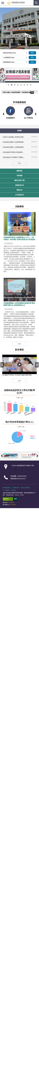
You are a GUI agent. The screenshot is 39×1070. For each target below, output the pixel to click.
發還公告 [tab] (19, 190)
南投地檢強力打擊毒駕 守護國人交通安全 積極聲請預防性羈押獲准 (14, 157)
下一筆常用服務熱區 (35, 114)
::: (0, 6)
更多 (19, 44)
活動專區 (19, 206)
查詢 (36, 2)
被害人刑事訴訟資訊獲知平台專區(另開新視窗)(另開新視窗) (30, 85)
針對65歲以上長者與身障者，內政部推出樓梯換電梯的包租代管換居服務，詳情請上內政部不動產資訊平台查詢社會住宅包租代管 (17, 92)
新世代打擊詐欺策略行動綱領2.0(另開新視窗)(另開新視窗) (14, 85)
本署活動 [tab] (19, 175)
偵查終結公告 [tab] (19, 185)
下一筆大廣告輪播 (37, 76)
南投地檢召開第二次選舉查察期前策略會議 (14, 147)
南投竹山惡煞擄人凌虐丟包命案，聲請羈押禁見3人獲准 (14, 137)
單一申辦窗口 (6, 490)
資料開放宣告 (15, 487)
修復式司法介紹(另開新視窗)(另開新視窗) (21, 85)
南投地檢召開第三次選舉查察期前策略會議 (14, 142)
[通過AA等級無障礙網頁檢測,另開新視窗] (8, 499)
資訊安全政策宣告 (25, 487)
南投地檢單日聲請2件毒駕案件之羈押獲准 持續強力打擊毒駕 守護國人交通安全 (14, 152)
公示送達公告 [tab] (19, 195)
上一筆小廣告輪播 (2, 456)
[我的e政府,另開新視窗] (15, 499)
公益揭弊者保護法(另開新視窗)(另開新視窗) (11, 85)
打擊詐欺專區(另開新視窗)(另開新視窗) (24, 85)
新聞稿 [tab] (19, 130)
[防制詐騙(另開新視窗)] (28, 455)
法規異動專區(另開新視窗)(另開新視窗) (18, 85)
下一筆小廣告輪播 (37, 456)
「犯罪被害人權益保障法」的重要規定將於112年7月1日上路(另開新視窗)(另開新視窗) (27, 85)
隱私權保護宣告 (7, 487)
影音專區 (19, 350)
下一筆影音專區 (37, 365)
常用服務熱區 (19, 102)
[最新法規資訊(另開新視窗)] (10, 455)
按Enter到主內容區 (7, 1)
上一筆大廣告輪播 (2, 76)
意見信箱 (13, 490)
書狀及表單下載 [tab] (19, 180)
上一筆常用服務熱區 (3, 114)
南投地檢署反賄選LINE (8, 85)
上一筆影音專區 (2, 365)
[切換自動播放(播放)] (35, 69)
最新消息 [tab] (19, 170)
